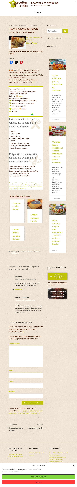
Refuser (38, 482)
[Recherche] (65, 31)
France (34, 43)
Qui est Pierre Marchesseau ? (58, 453)
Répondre (18, 289)
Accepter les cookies (38, 477)
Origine (28, 43)
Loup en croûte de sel (16, 206)
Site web (12, 391)
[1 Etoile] (9, 70)
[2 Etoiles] (11, 70)
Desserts (36, 37)
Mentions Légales (54, 455)
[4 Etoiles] (14, 70)
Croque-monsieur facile (34, 218)
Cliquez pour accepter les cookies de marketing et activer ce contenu (57, 294)
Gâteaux (29, 40)
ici (33, 82)
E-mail (11, 381)
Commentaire (14, 343)
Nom (11, 371)
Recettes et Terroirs (44, 3)
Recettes (29, 37)
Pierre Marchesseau (29, 25)
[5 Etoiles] (16, 70)
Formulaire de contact (15, 454)
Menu (39, 12)
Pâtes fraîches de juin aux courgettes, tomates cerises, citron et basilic (57, 232)
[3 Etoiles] (12, 70)
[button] (74, 465)
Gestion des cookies (55, 461)
